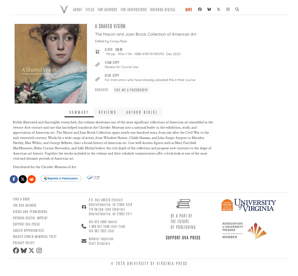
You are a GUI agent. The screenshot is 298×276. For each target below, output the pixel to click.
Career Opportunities (28, 230)
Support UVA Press (26, 224)
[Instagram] (228, 9)
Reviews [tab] (108, 112)
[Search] (237, 9)
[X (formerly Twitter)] (218, 9)
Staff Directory (99, 243)
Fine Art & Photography (131, 90)
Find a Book (21, 199)
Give (188, 9)
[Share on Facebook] (14, 179)
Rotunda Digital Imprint (30, 218)
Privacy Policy (23, 243)
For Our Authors (24, 205)
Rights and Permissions (30, 211)
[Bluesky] (209, 9)
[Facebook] (200, 9)
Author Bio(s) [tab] (142, 112)
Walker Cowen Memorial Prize (35, 236)
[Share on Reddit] (32, 179)
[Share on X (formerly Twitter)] (23, 179)
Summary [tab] (79, 112)
